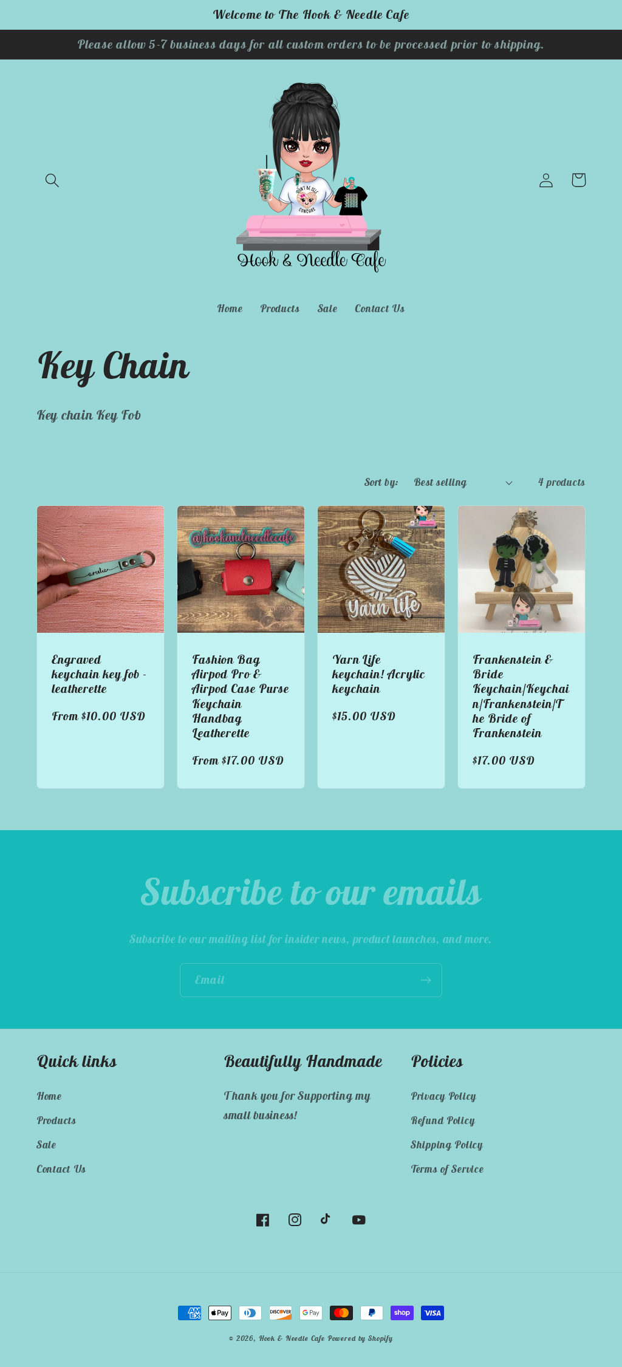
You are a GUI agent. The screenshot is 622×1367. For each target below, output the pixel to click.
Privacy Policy (443, 1096)
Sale (46, 1144)
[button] (52, 180)
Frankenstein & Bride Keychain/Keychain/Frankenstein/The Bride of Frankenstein (521, 696)
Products (56, 1120)
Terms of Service (447, 1169)
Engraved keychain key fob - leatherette (99, 674)
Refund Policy (442, 1120)
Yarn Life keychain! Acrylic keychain (378, 674)
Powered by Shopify (360, 1338)
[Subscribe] (425, 980)
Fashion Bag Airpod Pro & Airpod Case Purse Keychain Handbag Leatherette (240, 696)
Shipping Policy (447, 1144)
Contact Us (61, 1169)
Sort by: (381, 482)
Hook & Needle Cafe (292, 1338)
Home (49, 1096)
